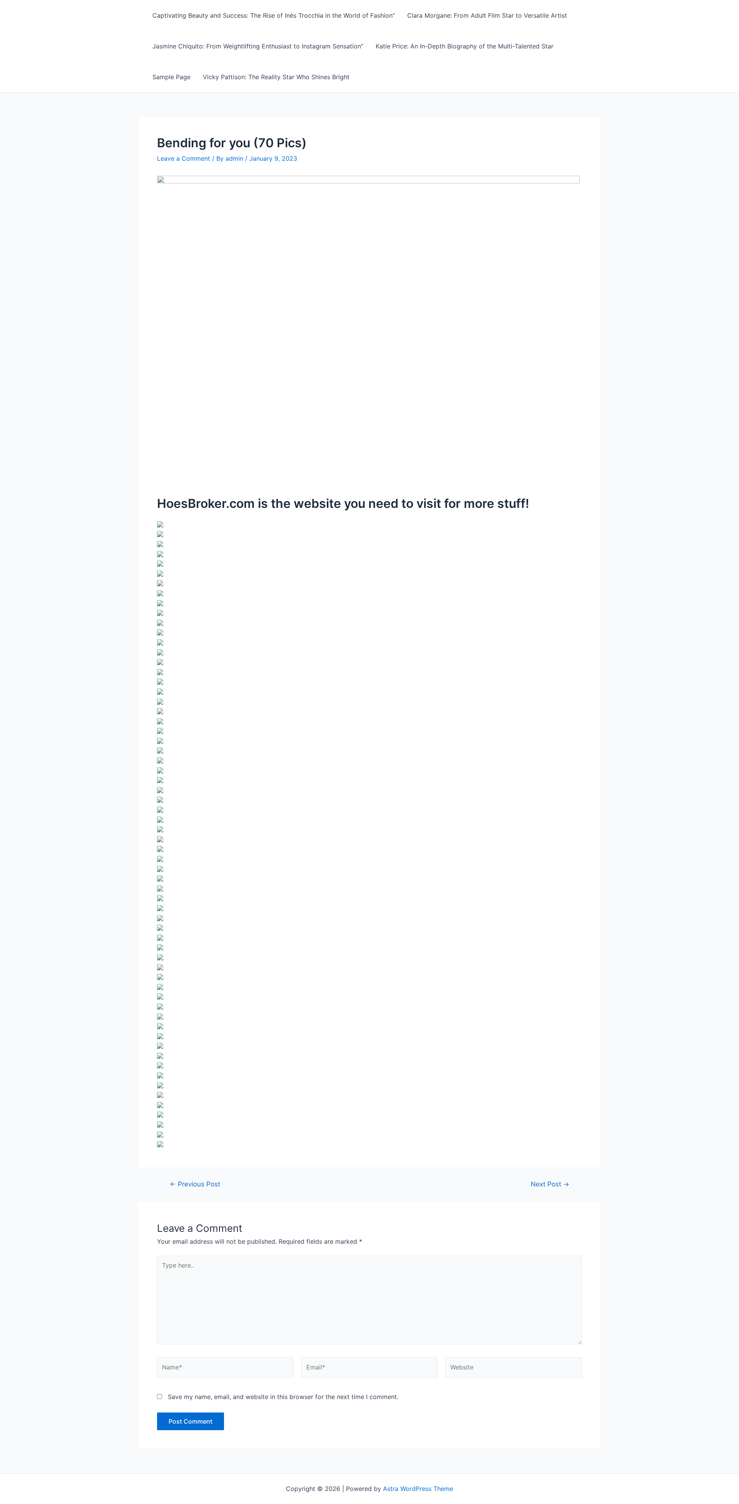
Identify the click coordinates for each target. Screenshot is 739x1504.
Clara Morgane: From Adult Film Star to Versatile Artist (487, 15)
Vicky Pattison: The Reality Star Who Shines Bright (276, 77)
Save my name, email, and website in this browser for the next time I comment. (283, 1397)
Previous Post (195, 1184)
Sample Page (171, 77)
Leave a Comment (183, 158)
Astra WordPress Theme (418, 1488)
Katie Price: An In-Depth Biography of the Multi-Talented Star (464, 46)
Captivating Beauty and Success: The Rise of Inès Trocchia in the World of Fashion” (273, 15)
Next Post (550, 1184)
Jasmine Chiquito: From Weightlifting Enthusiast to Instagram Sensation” (257, 46)
